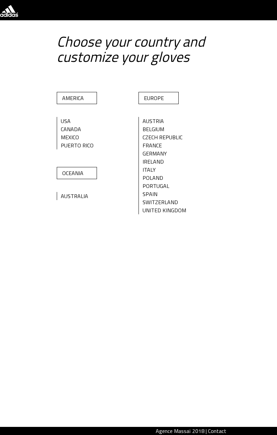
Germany (155, 153)
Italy (149, 170)
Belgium (153, 129)
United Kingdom (164, 210)
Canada (71, 129)
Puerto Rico (77, 145)
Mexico (70, 137)
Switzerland (160, 202)
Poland (153, 178)
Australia (74, 196)
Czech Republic (162, 137)
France (152, 145)
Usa (66, 121)
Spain (150, 194)
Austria (153, 121)
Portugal (156, 186)
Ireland (153, 162)
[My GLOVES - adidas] (9, 15)
